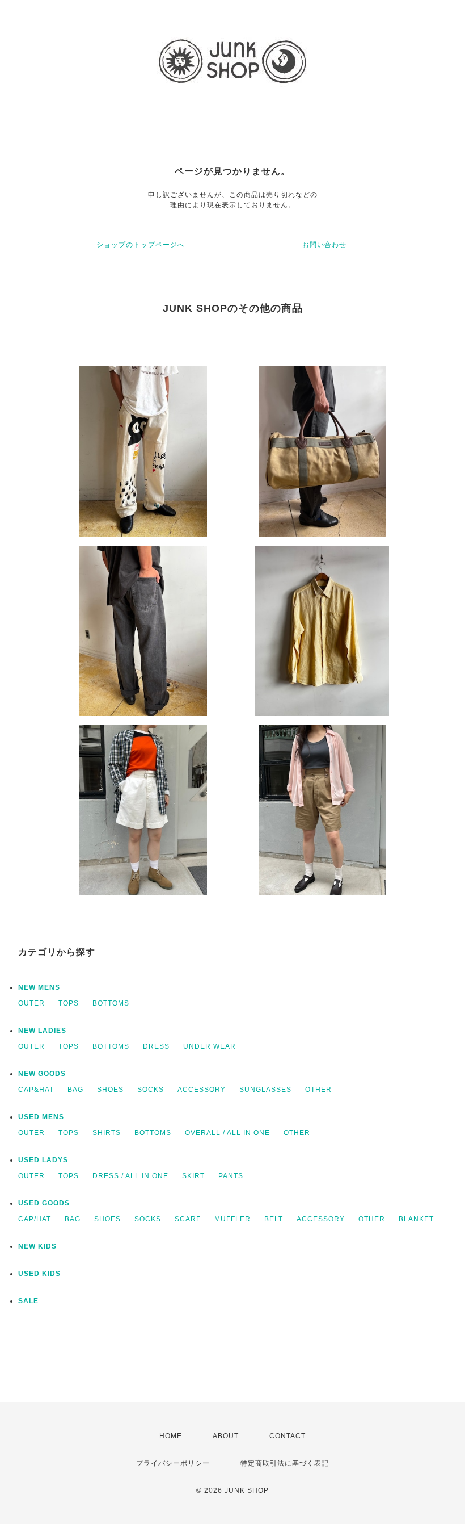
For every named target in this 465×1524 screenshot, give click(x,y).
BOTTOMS (110, 1003)
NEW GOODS (42, 1074)
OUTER (31, 1003)
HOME (170, 1436)
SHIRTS (106, 1133)
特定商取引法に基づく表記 (284, 1463)
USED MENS (41, 1117)
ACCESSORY (201, 1090)
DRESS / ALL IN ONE (130, 1176)
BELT (273, 1219)
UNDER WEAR (209, 1046)
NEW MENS (39, 987)
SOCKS (150, 1090)
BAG (75, 1090)
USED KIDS (39, 1274)
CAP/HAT (34, 1219)
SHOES (110, 1090)
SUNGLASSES (265, 1090)
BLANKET (416, 1219)
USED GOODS (44, 1203)
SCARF (188, 1219)
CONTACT (287, 1436)
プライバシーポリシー (173, 1463)
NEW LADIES (42, 1031)
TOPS (68, 1003)
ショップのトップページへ (140, 245)
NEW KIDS (37, 1246)
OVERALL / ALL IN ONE (227, 1133)
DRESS (156, 1046)
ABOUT (226, 1436)
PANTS (230, 1176)
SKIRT (193, 1176)
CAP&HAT (36, 1090)
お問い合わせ (324, 245)
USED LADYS (43, 1160)
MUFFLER (232, 1219)
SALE (28, 1301)
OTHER (318, 1090)
